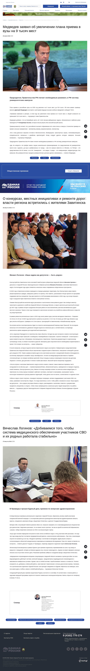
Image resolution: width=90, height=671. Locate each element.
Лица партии (16, 10)
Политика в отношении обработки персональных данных (17, 664)
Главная (5, 20)
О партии (5, 10)
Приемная (57, 10)
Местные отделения (44, 10)
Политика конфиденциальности (11, 663)
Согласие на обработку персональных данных (14, 666)
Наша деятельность (29, 10)
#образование (55, 157)
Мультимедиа (69, 10)
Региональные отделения (51, 633)
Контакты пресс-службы (31, 638)
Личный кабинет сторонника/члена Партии (74, 6)
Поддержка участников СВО (45, 14)
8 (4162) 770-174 (72, 635)
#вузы (44, 157)
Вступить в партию (82, 10)
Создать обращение (73, 171)
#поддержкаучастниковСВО (76, 619)
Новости (21, 20)
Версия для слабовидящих (80, 2)
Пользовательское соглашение (11, 661)
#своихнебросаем (60, 619)
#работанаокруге (35, 421)
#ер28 (46, 421)
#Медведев (34, 157)
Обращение (50, 6)
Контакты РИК (8, 638)
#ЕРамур (57, 421)
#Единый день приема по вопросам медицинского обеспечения (35, 619)
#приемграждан (11, 619)
